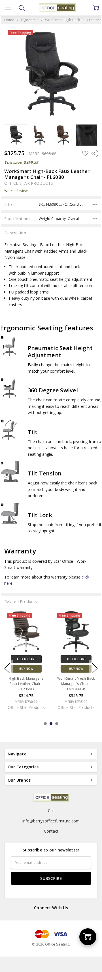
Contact (51, 831)
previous (7, 668)
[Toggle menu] (8, 7)
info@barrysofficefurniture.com (51, 821)
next (95, 668)
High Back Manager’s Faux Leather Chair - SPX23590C (26, 683)
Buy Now (26, 669)
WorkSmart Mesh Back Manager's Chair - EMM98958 (76, 683)
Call (51, 810)
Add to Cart (25, 659)
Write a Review (15, 191)
